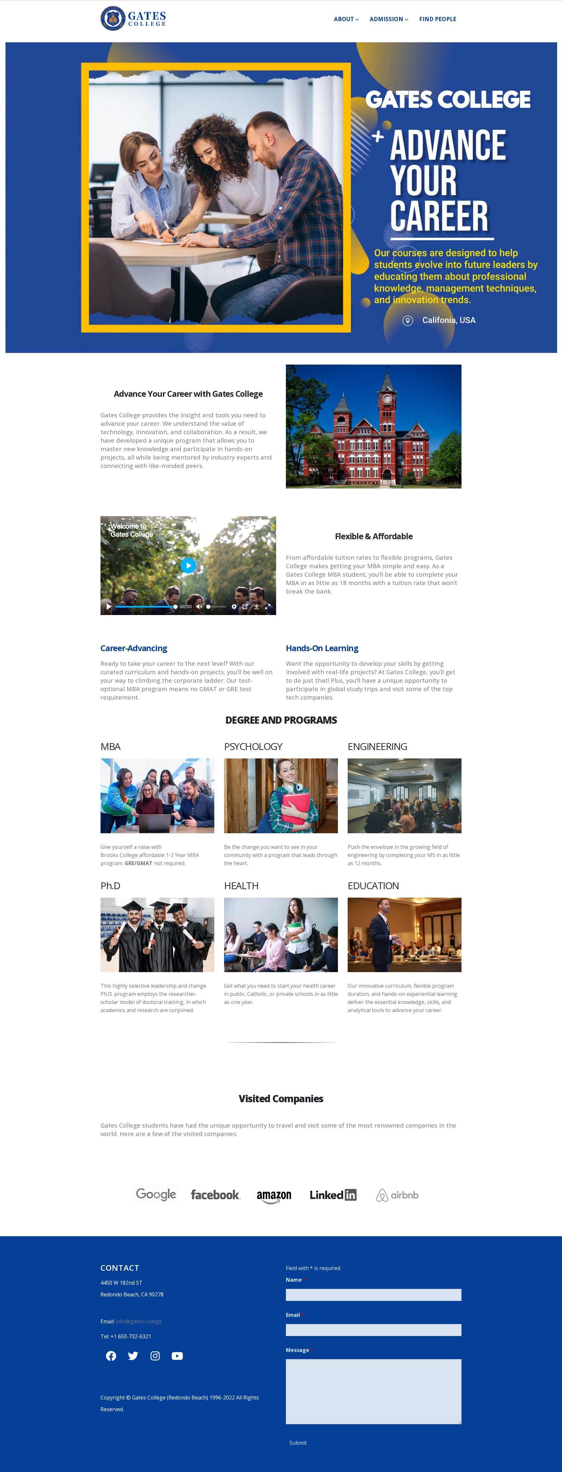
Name (296, 1279)
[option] (281, 1194)
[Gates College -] (133, 18)
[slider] (147, 607)
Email (295, 1314)
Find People (437, 19)
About (344, 19)
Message (300, 1350)
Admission (386, 19)
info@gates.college (138, 1321)
